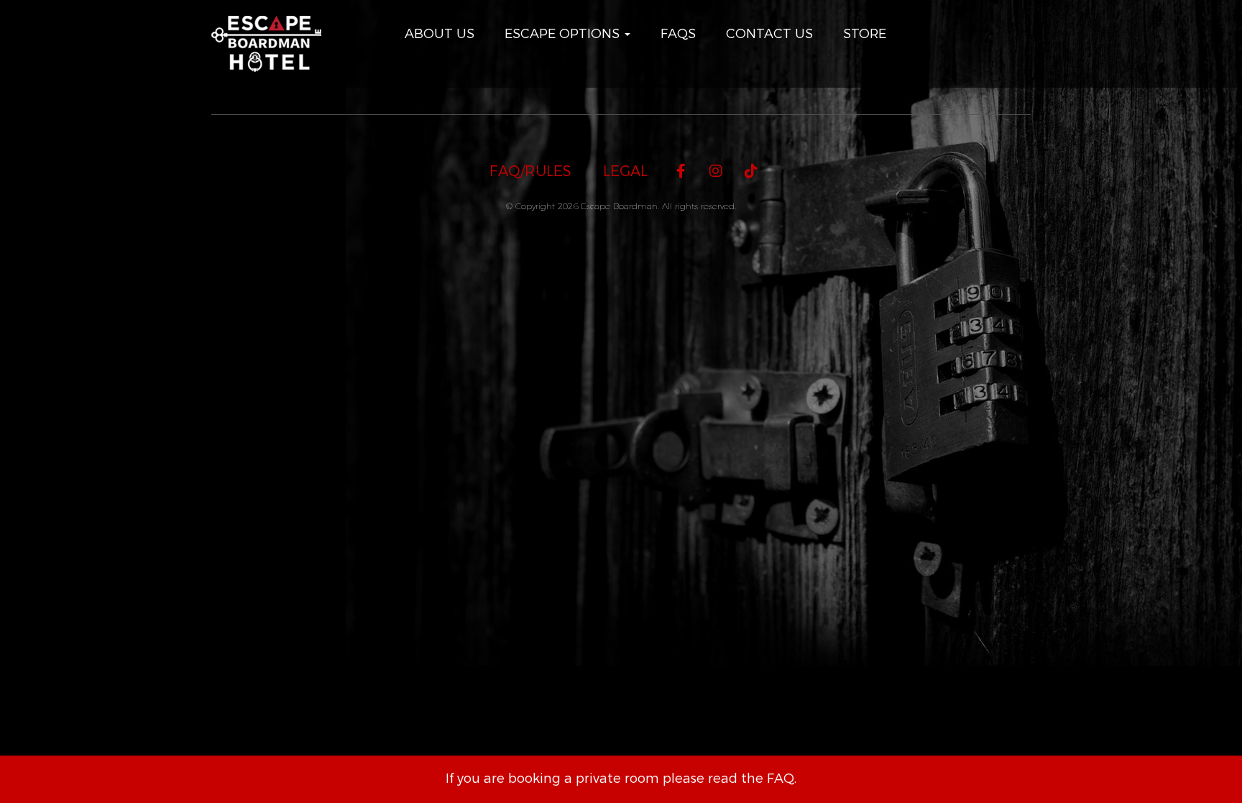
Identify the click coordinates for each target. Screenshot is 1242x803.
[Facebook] (681, 171)
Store (864, 33)
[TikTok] (751, 171)
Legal (625, 171)
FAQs (678, 33)
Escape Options (564, 33)
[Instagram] (716, 171)
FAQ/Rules (530, 171)
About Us (439, 33)
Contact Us (769, 33)
